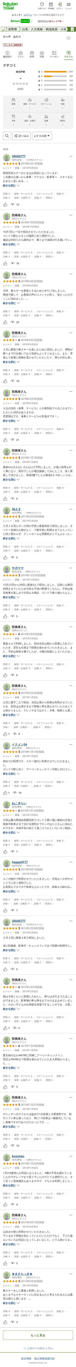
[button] (23, 157)
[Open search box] (7, 136)
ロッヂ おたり (12, 36)
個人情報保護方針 (44, 1358)
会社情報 (26, 1358)
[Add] (68, 38)
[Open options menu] (71, 156)
